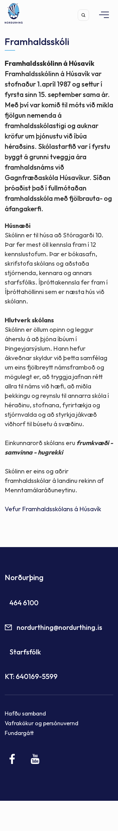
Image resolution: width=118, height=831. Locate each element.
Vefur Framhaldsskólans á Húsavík (53, 509)
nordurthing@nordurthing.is (59, 627)
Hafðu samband (25, 713)
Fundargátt (19, 733)
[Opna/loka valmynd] (101, 14)
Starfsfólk (25, 651)
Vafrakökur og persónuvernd (41, 723)
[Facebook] (12, 758)
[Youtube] (35, 758)
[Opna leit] (83, 15)
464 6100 (23, 602)
